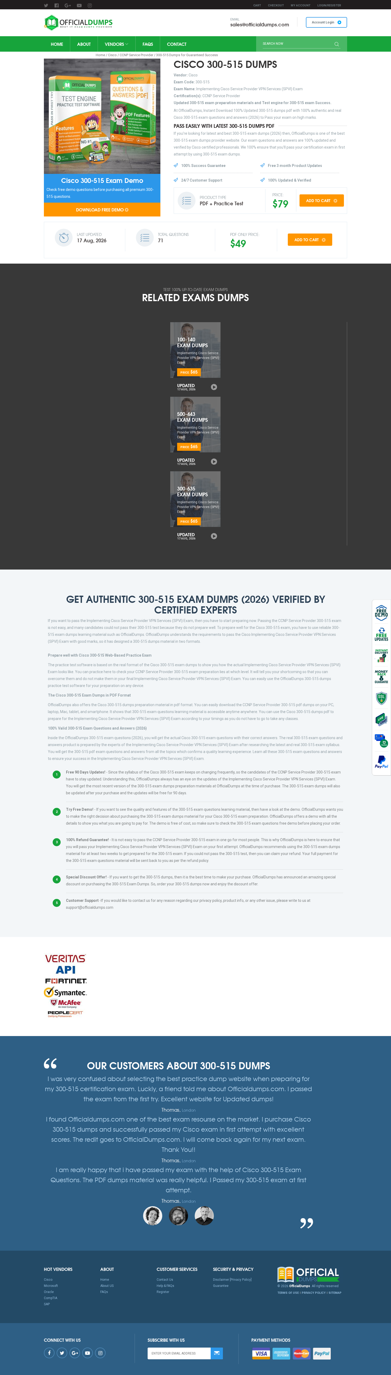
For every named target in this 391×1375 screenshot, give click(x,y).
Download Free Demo (100, 209)
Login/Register (329, 5)
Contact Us (165, 1280)
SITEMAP (335, 1293)
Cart (257, 5)
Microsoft (51, 1286)
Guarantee (220, 1286)
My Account (300, 5)
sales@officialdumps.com (259, 24)
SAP (47, 1304)
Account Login (323, 22)
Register (163, 1292)
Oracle (49, 1292)
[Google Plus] (68, 5)
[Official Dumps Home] (312, 1275)
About (84, 43)
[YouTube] (79, 5)
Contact (176, 43)
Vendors (115, 43)
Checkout (276, 5)
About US (107, 1286)
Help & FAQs (165, 1286)
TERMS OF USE (288, 1293)
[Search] (336, 44)
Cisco (112, 55)
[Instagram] (90, 5)
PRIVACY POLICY (314, 1293)
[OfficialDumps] (79, 23)
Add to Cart (318, 200)
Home (57, 43)
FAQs (148, 43)
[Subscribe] (217, 1353)
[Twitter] (46, 5)
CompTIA (50, 1298)
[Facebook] (57, 5)
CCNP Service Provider (136, 55)
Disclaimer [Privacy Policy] (232, 1280)
